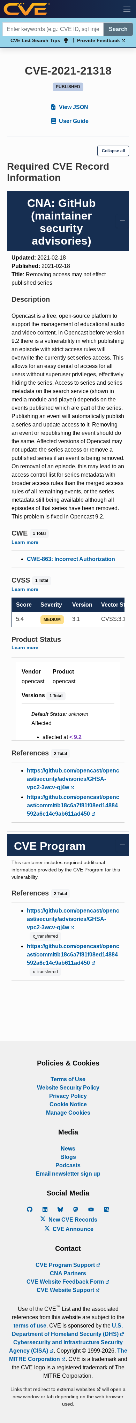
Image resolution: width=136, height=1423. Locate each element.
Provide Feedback (99, 40)
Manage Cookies (68, 1113)
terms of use (30, 1326)
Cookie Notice (68, 1104)
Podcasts (68, 1165)
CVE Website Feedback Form (66, 1282)
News (68, 1149)
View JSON (73, 107)
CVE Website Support (66, 1290)
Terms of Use (68, 1079)
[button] (127, 9)
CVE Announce (72, 1229)
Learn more (25, 542)
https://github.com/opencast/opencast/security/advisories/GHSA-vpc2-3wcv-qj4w (73, 779)
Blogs (68, 1157)
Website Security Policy (68, 1088)
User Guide (73, 121)
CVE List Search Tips (35, 40)
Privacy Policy (68, 1096)
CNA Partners (68, 1273)
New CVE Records (72, 1220)
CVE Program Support (66, 1265)
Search (118, 29)
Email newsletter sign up (68, 1174)
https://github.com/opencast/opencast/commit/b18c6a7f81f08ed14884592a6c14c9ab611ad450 (73, 805)
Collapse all (113, 150)
